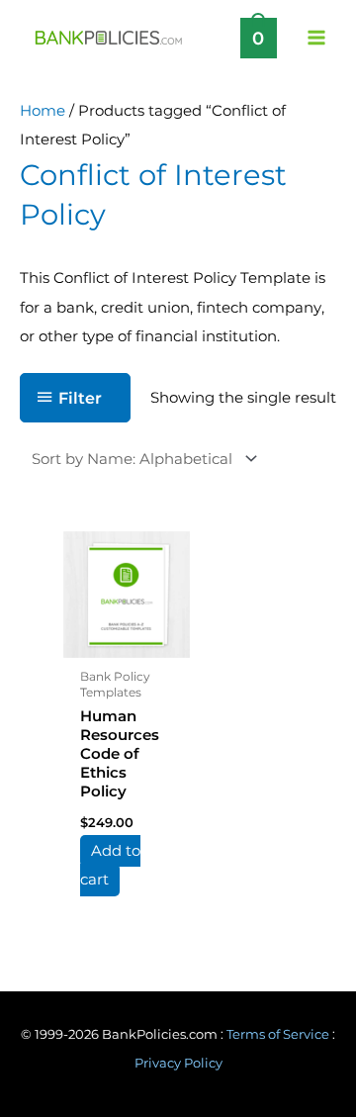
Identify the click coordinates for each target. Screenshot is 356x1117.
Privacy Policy (178, 1063)
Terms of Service (277, 1034)
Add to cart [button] (110, 865)
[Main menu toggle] (316, 37)
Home (42, 111)
